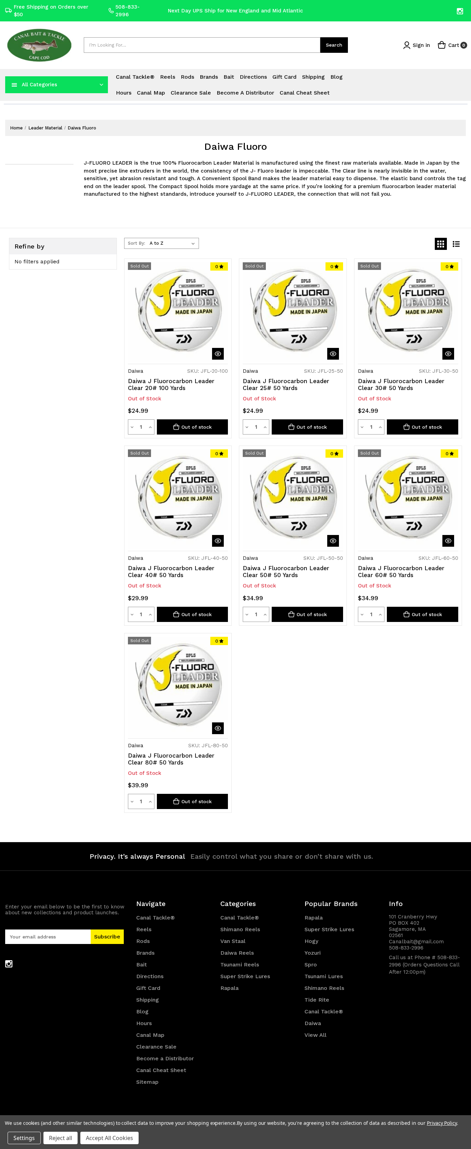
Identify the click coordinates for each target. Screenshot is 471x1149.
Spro (310, 964)
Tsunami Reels (239, 964)
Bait (228, 77)
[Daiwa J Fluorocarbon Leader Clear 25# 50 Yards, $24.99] (293, 312)
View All (315, 1035)
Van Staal (232, 941)
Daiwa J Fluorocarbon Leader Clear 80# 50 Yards (171, 759)
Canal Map (151, 92)
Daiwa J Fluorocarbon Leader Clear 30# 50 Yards (401, 384)
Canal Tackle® (135, 77)
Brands (209, 77)
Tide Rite (316, 999)
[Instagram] (460, 11)
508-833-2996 (128, 11)
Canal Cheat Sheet (305, 92)
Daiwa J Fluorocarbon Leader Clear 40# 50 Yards (171, 571)
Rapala (229, 988)
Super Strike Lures (245, 976)
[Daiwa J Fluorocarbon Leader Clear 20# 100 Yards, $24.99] (178, 312)
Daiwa (312, 1023)
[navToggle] (14, 84)
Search (334, 45)
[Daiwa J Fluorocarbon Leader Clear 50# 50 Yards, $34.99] (293, 499)
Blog (336, 77)
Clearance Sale (191, 92)
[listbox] (174, 243)
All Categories (39, 84)
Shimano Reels (240, 929)
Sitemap (147, 1082)
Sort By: (136, 243)
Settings (24, 1138)
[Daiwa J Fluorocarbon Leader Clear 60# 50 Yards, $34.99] (408, 499)
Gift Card (284, 77)
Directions (253, 77)
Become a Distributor (245, 92)
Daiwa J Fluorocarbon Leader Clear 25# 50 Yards (286, 384)
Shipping (313, 77)
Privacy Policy (442, 1123)
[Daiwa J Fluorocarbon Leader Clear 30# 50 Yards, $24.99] (408, 312)
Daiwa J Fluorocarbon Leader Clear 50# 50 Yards (286, 571)
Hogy (311, 941)
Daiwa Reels (237, 953)
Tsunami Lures (323, 976)
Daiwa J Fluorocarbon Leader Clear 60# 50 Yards (401, 571)
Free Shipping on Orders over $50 (51, 11)
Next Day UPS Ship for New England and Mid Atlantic (235, 11)
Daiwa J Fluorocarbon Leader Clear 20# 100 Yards (171, 384)
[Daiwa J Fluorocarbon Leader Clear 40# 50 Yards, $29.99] (178, 499)
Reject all (60, 1138)
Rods (187, 77)
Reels (167, 77)
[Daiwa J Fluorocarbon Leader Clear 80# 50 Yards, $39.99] (178, 687)
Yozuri (312, 953)
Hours (123, 92)
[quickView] (218, 354)
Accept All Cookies (109, 1138)
